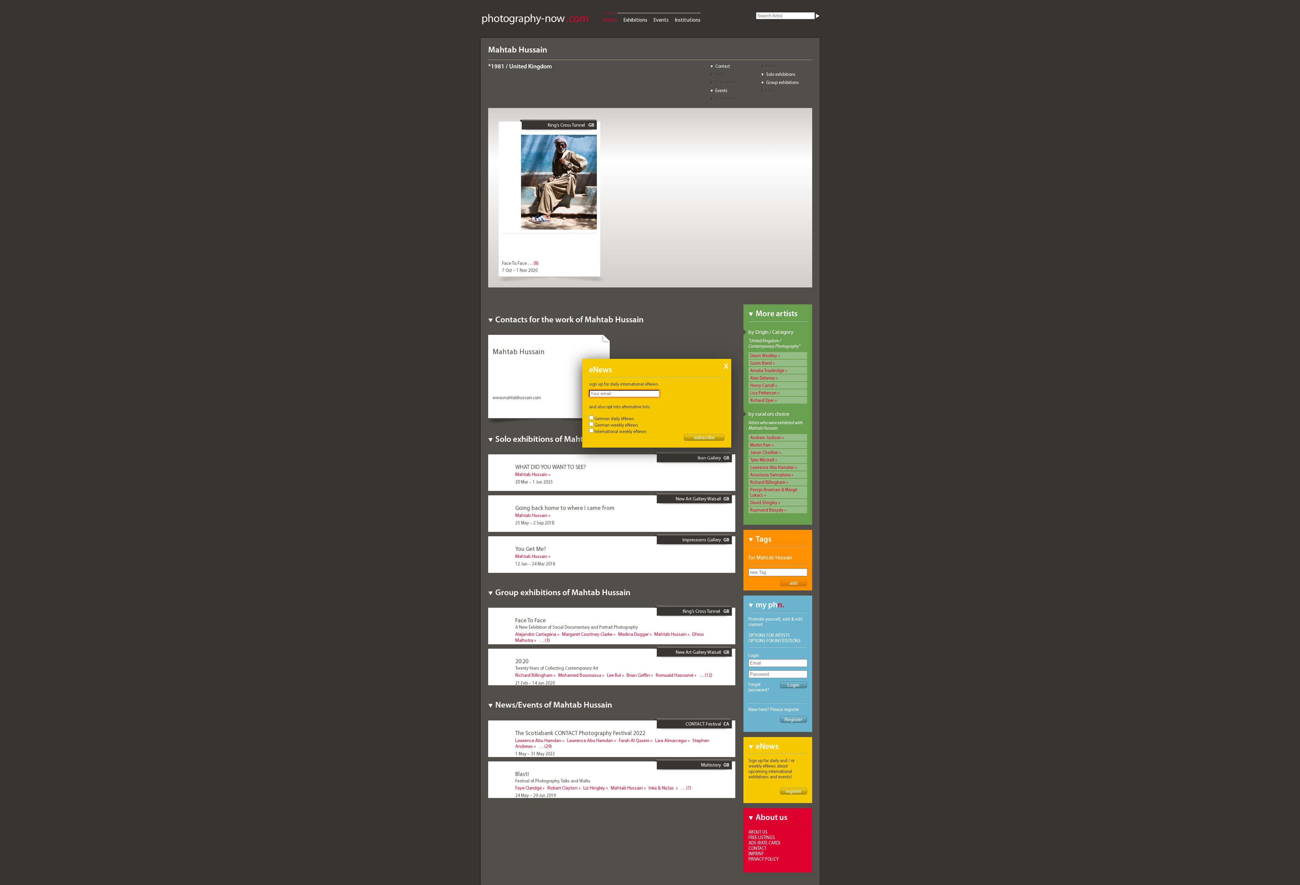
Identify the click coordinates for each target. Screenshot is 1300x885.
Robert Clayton (562, 788)
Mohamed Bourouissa (579, 675)
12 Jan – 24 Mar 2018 (535, 563)
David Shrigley (763, 502)
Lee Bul (614, 675)
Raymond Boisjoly (766, 510)
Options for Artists (769, 635)
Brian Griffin (638, 675)
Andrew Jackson (765, 437)
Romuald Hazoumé (674, 675)
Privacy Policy (764, 859)
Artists (609, 19)
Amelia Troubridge (767, 370)
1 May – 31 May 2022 (535, 753)
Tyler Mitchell (762, 459)
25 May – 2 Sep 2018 (534, 522)
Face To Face (514, 263)
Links (771, 90)
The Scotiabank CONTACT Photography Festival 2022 (580, 732)
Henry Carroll (762, 385)
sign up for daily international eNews (623, 384)
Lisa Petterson (763, 392)
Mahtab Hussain (531, 474)
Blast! (522, 773)
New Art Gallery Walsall (698, 499)
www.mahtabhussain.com (517, 397)
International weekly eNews (620, 431)
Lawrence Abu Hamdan (772, 467)
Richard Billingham (767, 482)
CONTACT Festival (703, 724)
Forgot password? (759, 687)
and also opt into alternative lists (619, 406)
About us (758, 832)
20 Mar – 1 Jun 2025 (534, 481)
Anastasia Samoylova (770, 474)
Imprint (756, 853)
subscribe (704, 437)
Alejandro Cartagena (535, 634)
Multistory (711, 765)
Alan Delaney (762, 378)
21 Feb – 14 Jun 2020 (535, 683)
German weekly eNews (616, 425)
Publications (726, 82)
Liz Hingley (594, 788)
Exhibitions (635, 19)
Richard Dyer (762, 400)
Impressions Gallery (701, 540)
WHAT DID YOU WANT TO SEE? (550, 466)
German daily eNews (614, 418)
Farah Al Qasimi (634, 740)
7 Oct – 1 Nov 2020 (520, 270)
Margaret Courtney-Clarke (587, 634)
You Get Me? (530, 548)
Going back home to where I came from (564, 507)
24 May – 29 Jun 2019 (535, 795)
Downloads (726, 98)
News (771, 66)
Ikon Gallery (709, 458)
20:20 (521, 661)
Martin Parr (760, 445)
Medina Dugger (633, 634)
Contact (722, 66)
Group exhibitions (782, 82)
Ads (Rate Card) (764, 842)
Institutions (687, 19)
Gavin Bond (761, 363)
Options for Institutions (775, 640)
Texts (720, 74)
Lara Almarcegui (671, 740)
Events (661, 19)
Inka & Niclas (662, 788)
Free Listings (762, 837)
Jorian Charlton (764, 452)
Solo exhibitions (781, 74)
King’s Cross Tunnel (567, 125)
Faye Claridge (528, 788)
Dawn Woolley (763, 355)
